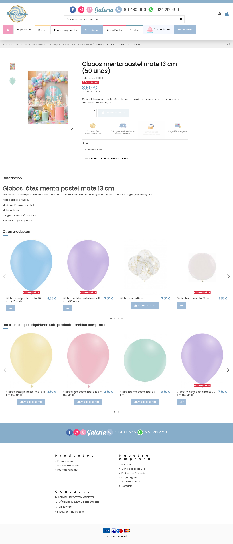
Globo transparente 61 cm (193, 298)
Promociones (65, 461)
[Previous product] (228, 44)
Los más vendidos (68, 469)
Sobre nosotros (130, 481)
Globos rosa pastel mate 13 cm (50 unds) (82, 393)
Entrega (126, 464)
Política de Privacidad (134, 473)
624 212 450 (167, 9)
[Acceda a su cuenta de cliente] (219, 14)
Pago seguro (129, 477)
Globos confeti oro (132, 298)
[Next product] (229, 44)
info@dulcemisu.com (71, 512)
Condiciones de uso (133, 469)
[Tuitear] (87, 143)
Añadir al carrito (115, 112)
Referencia (88, 78)
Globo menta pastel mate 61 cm (138, 393)
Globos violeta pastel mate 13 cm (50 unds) (81, 300)
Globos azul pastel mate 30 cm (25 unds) (23, 300)
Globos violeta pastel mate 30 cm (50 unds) (196, 393)
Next (228, 276)
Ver (11, 308)
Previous (5, 276)
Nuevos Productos (68, 465)
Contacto (127, 486)
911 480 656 (135, 9)
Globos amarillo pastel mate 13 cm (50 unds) (25, 393)
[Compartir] (83, 143)
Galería (104, 9)
